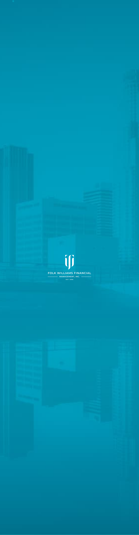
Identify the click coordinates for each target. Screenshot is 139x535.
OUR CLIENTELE (59, 1)
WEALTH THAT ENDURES (32, 1)
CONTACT (76, 1)
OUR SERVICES (50, 1)
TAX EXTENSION (68, 1)
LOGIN (82, 1)
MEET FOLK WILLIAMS (19, 1)
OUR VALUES (42, 1)
